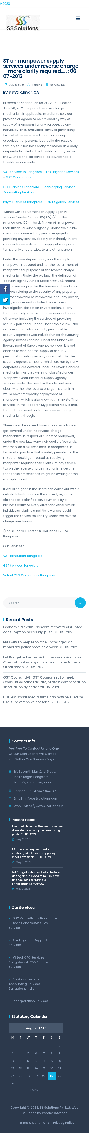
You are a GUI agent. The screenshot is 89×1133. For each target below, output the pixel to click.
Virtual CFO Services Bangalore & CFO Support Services (29, 962)
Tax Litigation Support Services (28, 942)
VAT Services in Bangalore (22, 172)
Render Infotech (54, 1113)
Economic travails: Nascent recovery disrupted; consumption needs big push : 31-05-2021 (43, 629)
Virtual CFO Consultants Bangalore (29, 575)
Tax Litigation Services (62, 172)
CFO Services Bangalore (21, 187)
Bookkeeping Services (59, 187)
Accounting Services (18, 192)
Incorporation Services (31, 1001)
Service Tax (57, 85)
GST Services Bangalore (21, 565)
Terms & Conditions (33, 1122)
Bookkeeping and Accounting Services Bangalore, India (25, 984)
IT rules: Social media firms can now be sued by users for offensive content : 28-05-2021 (43, 699)
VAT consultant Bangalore (22, 556)
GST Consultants (18, 177)
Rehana (37, 85)
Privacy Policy (63, 1122)
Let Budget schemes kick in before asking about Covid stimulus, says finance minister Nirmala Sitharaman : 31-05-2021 (43, 662)
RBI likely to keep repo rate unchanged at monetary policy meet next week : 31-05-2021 (40, 644)
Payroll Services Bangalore (22, 202)
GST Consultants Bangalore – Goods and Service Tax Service (33, 923)
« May (34, 1090)
